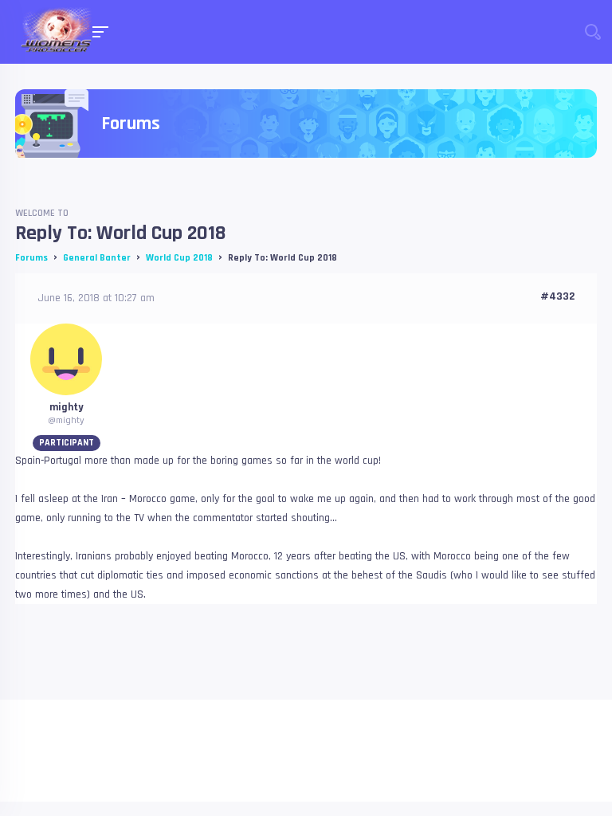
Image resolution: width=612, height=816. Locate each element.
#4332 (557, 296)
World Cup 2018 (179, 258)
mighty (66, 407)
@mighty (66, 420)
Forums (31, 258)
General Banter (97, 258)
